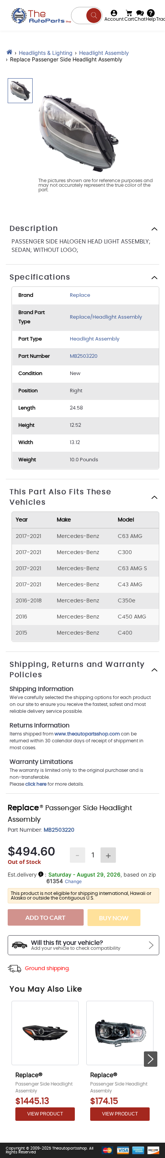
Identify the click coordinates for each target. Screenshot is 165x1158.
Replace (80, 295)
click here (35, 784)
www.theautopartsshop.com (87, 734)
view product (45, 1114)
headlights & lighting (46, 52)
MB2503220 (83, 356)
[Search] (93, 15)
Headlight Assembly (104, 52)
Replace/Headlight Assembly (106, 317)
